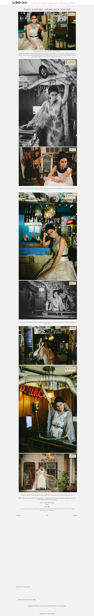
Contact (56, 3)
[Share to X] (47, 506)
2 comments (47, 504)
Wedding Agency (63, 3)
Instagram (50, 3)
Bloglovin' (44, 3)
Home (34, 3)
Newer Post (19, 515)
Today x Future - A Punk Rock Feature (47, 9)
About (38, 3)
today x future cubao (50, 510)
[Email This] (45, 506)
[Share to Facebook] (48, 506)
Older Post (75, 515)
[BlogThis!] (46, 506)
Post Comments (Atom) (25, 586)
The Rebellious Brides (50, 613)
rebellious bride (43, 510)
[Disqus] (47, 534)
